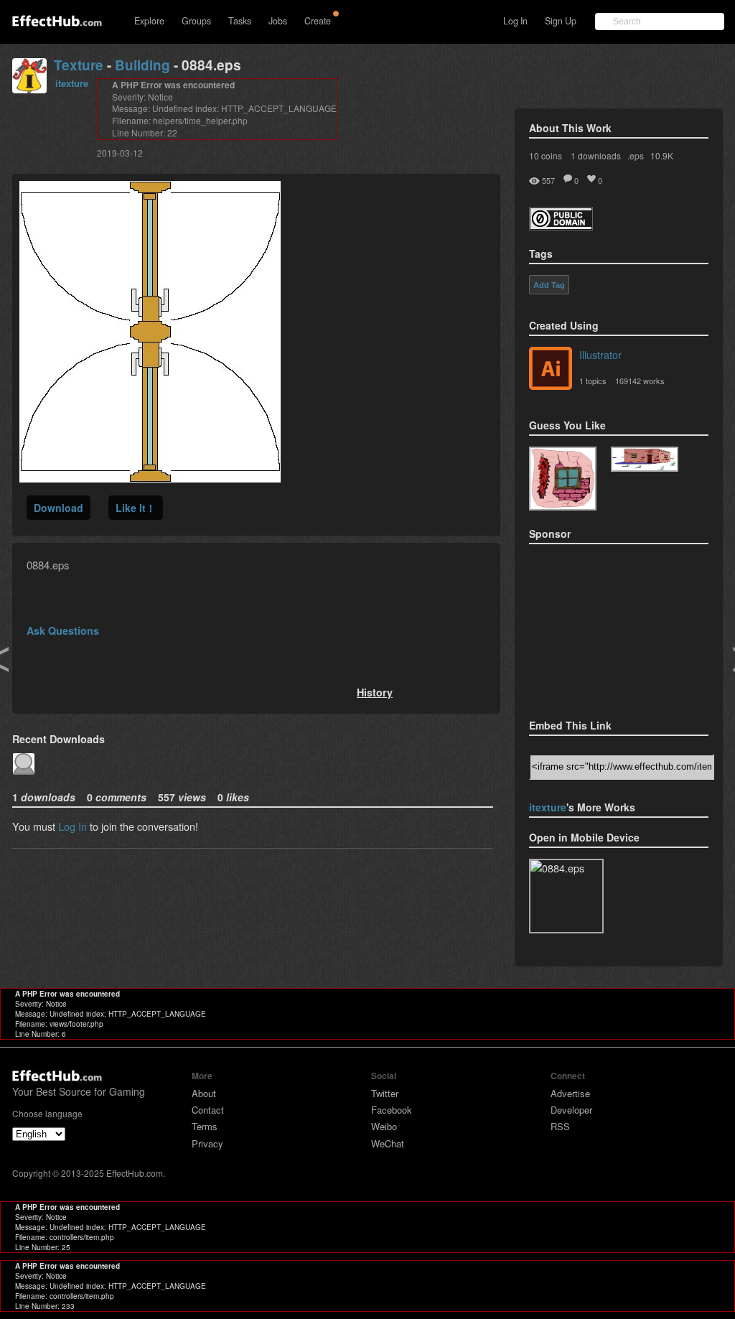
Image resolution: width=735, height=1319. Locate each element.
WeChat (387, 1143)
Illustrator (600, 354)
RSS (560, 1126)
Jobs (277, 20)
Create (317, 20)
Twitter (384, 1093)
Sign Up (560, 20)
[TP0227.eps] (562, 479)
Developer (571, 1110)
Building (142, 65)
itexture (71, 83)
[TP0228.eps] (644, 459)
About (204, 1093)
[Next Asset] (150, 477)
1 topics (593, 380)
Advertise (570, 1093)
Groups (196, 20)
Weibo (384, 1126)
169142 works (640, 380)
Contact (208, 1110)
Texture (78, 65)
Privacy (207, 1143)
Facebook (391, 1110)
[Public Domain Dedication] (561, 225)
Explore (149, 20)
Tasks (239, 20)
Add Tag (549, 285)
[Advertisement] (601, 627)
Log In (515, 20)
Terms (204, 1126)
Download (58, 507)
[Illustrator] (550, 370)
